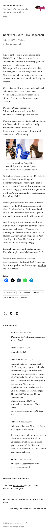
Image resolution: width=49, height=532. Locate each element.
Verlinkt (21, 40)
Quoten (24, 297)
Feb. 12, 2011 (25, 332)
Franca (14, 347)
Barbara (14, 332)
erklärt (19, 58)
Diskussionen (24, 292)
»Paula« (15, 459)
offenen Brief (15, 249)
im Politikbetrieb (11, 297)
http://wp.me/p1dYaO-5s (23, 401)
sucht (22, 108)
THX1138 (15, 421)
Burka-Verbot (9, 292)
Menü (5, 16)
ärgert (18, 176)
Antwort (7, 72)
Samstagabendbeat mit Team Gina (26, 508)
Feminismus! (38, 292)
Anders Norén (18, 527)
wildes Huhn (17, 359)
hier (24, 243)
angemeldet (18, 485)
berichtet (42, 265)
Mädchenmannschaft (13, 5)
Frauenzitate (8, 115)
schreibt (6, 102)
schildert (24, 203)
